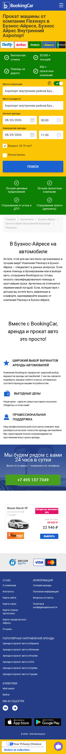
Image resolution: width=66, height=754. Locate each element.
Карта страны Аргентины (10, 612)
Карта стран (9, 603)
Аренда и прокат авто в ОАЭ (18, 661)
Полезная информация (46, 591)
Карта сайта (9, 597)
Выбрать (49, 536)
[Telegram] (15, 708)
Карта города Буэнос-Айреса (15, 621)
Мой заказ (8, 688)
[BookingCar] (18, 5)
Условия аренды (42, 585)
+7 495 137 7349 (33, 480)
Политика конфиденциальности (45, 605)
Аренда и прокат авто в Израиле (21, 643)
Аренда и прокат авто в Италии (20, 655)
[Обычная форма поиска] (57, 83)
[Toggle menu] (61, 5)
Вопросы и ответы (43, 597)
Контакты (8, 591)
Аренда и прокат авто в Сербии (20, 668)
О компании (9, 585)
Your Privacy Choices (27, 744)
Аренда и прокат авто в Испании (21, 649)
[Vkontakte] (5, 708)
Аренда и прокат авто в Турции (20, 674)
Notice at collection (17, 749)
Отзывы (7, 629)
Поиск (33, 167)
